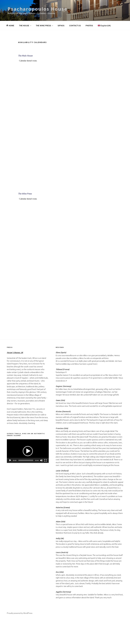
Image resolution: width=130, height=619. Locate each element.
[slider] (25, 460)
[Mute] (41, 460)
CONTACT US (75, 25)
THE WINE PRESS (43, 25)
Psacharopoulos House (37, 9)
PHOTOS (89, 25)
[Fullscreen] (45, 460)
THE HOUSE (24, 25)
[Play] (10, 460)
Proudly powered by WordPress (19, 613)
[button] (28, 451)
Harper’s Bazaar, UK (15, 353)
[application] (28, 451)
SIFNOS (61, 25)
